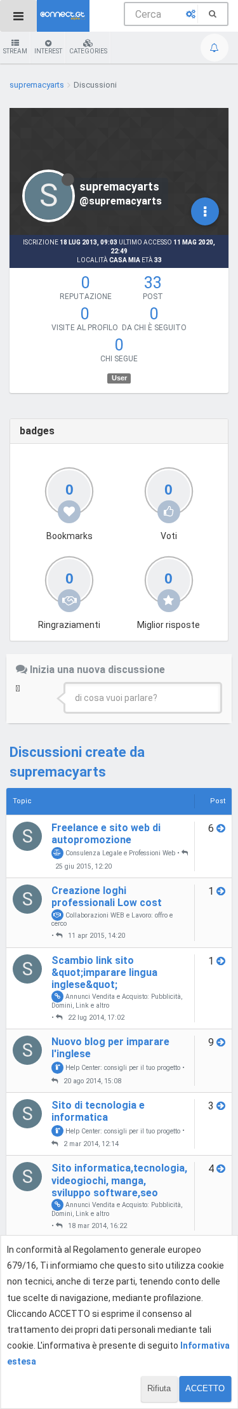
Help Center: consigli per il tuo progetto (121, 1068)
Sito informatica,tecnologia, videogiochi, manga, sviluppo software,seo (119, 1180)
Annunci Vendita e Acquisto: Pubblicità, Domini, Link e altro (116, 1000)
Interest (48, 51)
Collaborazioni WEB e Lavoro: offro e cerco (112, 919)
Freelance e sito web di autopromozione (106, 834)
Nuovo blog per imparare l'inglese (110, 1048)
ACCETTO (205, 1388)
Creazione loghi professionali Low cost (106, 897)
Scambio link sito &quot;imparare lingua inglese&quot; (104, 972)
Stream (15, 51)
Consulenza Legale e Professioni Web (119, 853)
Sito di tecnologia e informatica (98, 1111)
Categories (88, 51)
